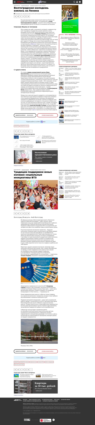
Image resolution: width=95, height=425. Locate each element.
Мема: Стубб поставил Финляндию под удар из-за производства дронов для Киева (70, 55)
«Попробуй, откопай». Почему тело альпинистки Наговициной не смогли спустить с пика (72, 187)
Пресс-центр (56, 399)
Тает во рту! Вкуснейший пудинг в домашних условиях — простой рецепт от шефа (72, 196)
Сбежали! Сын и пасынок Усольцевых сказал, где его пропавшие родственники (73, 182)
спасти (34, 109)
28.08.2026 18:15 (17, 169)
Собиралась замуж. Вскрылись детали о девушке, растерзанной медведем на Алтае (72, 74)
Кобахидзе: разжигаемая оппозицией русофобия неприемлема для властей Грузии (70, 61)
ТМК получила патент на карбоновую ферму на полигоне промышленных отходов (49, 375)
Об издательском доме (47, 399)
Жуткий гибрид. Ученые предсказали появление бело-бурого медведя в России (73, 173)
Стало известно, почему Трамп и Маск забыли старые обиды (71, 116)
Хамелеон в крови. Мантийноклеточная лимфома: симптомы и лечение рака (70, 44)
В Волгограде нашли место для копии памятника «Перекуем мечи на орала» (70, 49)
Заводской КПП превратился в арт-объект (38, 336)
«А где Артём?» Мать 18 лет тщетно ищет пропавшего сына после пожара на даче (72, 177)
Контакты (25, 399)
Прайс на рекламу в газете (34, 399)
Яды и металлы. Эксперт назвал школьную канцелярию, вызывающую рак (72, 88)
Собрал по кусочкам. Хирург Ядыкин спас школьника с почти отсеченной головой (73, 69)
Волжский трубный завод (19, 210)
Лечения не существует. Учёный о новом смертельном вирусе (72, 83)
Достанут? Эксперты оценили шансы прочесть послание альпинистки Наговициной (73, 92)
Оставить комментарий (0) (47, 115)
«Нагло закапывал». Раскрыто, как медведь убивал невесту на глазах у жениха (72, 191)
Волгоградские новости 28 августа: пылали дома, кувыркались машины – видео (70, 38)
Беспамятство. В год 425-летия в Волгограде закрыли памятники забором (49, 141)
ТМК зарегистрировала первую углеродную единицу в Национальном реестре (26, 375)
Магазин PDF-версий (65, 399)
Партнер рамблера (35, 419)
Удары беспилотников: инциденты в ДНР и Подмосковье (72, 120)
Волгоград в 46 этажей (25, 140)
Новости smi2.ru (18, 165)
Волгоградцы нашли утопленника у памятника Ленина (27, 136)
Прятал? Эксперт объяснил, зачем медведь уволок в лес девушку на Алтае (72, 78)
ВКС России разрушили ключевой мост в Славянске (71, 106)
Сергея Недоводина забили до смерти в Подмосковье (71, 102)
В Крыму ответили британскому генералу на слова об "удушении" (71, 111)
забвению (33, 44)
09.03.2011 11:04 (17, 5)
